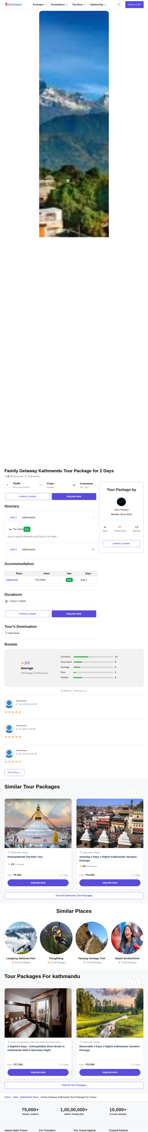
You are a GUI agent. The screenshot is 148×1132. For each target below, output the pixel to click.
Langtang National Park (20, 958)
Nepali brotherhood (127, 958)
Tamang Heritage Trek (91, 958)
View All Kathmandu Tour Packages (74, 895)
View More (13, 772)
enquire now (74, 496)
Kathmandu (34, 476)
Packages (38, 4)
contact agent (27, 496)
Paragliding (56, 958)
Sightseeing (96, 4)
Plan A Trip (134, 4)
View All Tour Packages (74, 1085)
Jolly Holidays (121, 509)
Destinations (58, 4)
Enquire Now (38, 883)
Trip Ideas (77, 4)
